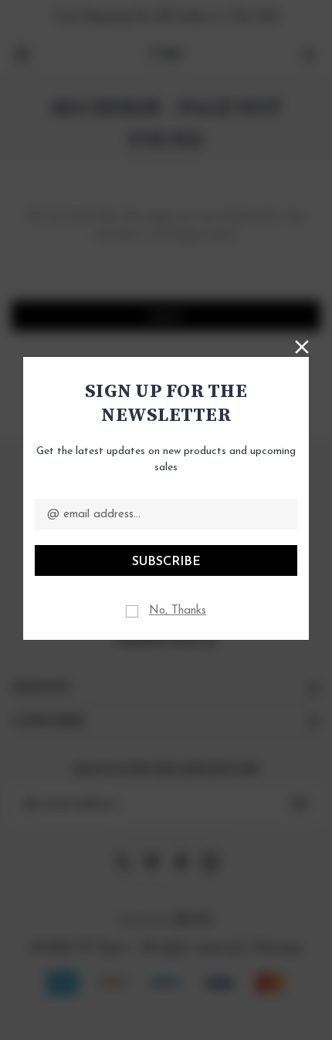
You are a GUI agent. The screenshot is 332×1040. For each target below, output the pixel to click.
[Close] (301, 345)
